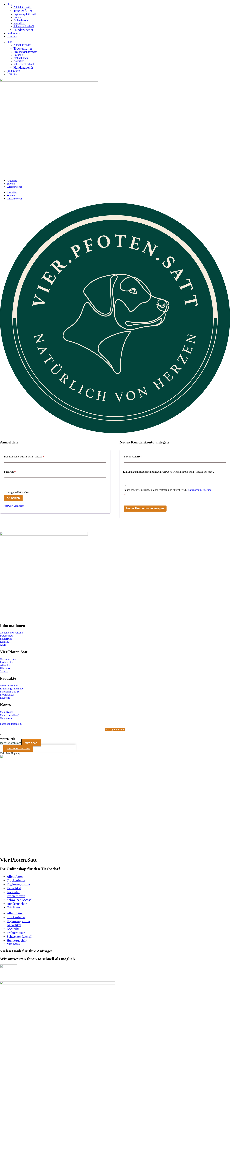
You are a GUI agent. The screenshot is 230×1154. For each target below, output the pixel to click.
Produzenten (13, 33)
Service (11, 183)
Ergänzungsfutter (18, 884)
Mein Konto (7, 712)
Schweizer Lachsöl (23, 26)
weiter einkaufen (18, 748)
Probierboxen (20, 20)
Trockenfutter (22, 10)
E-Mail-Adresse (139, 456)
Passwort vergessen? (14, 505)
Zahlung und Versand (11, 632)
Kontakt (4, 641)
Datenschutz (6, 635)
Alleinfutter (15, 876)
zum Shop (31, 742)
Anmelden (13, 498)
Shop (9, 4)
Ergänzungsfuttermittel (25, 14)
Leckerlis (18, 17)
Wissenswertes (14, 186)
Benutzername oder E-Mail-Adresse (30, 456)
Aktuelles (12, 180)
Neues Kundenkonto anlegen (145, 508)
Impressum (6, 638)
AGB (3, 644)
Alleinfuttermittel (22, 7)
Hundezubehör (23, 30)
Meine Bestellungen (10, 715)
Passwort (16, 471)
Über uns (12, 36)
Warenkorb (6, 718)
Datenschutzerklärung (199, 489)
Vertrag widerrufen (115, 729)
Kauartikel (19, 23)
